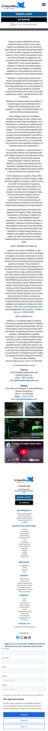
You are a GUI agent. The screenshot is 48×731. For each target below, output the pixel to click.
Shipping (24, 550)
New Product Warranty (24, 587)
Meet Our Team (24, 603)
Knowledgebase (24, 565)
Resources (24, 562)
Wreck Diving (25, 557)
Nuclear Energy (24, 535)
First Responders (24, 533)
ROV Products (24, 510)
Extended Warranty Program (24, 589)
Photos (25, 572)
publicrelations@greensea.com (27, 380)
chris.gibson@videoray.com (26, 399)
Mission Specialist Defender (24, 518)
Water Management (24, 544)
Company (24, 595)
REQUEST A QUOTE (24, 497)
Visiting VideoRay (24, 607)
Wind (24, 540)
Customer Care (24, 581)
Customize (24, 721)
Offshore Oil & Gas (24, 538)
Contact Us (24, 624)
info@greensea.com (17, 309)
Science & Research (25, 546)
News (24, 601)
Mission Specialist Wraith (24, 514)
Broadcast (25, 555)
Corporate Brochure (24, 618)
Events (25, 598)
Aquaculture (24, 548)
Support (24, 576)
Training (24, 567)
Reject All (24, 727)
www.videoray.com (16, 361)
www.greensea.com (34, 307)
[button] (44, 4)
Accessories (24, 522)
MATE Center (24, 613)
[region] (24, 713)
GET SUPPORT (24, 503)
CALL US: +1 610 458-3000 (24, 24)
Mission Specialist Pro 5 (24, 520)
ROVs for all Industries (24, 526)
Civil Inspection (24, 531)
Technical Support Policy (24, 583)
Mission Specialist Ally (24, 516)
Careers (24, 609)
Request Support (24, 579)
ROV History (24, 620)
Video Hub (25, 570)
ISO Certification (24, 615)
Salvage (24, 552)
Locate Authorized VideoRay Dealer (24, 627)
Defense (24, 529)
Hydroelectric (24, 542)
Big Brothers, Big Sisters (24, 611)
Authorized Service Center (24, 585)
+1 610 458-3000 (24, 486)
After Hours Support (24, 591)
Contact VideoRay (24, 605)
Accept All (24, 714)
